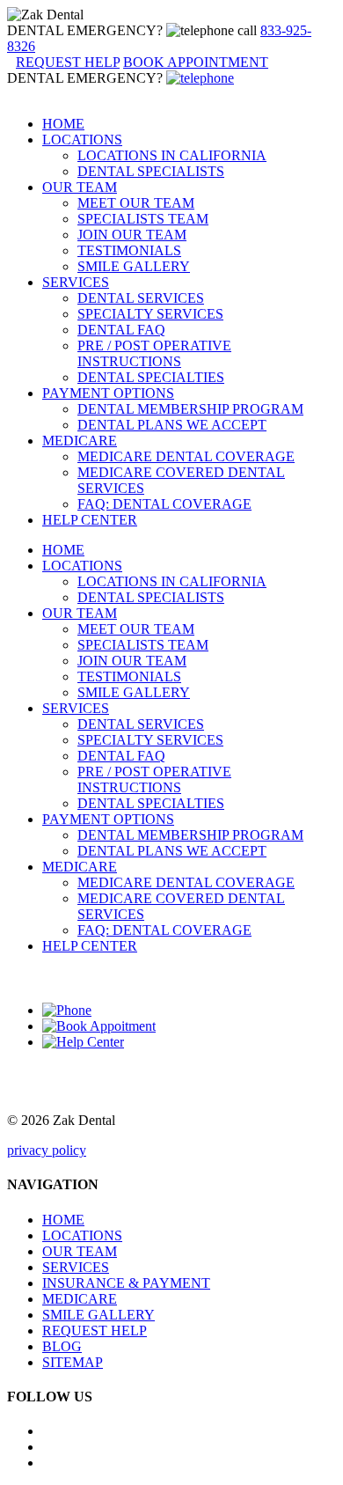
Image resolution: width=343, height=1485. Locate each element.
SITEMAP (72, 1362)
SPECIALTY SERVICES (150, 313)
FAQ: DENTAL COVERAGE (164, 503)
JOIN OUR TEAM (131, 234)
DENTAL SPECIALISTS (150, 171)
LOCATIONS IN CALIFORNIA (171, 155)
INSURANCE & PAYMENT (126, 1282)
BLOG (62, 1346)
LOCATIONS (82, 139)
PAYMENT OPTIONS (108, 393)
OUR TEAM (79, 187)
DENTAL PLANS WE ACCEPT (171, 424)
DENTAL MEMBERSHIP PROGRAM (190, 408)
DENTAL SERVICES (140, 297)
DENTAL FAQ (121, 329)
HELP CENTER (89, 519)
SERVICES (75, 282)
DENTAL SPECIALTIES (150, 377)
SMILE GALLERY (133, 266)
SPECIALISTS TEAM (142, 218)
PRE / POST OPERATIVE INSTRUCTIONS (154, 353)
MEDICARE (79, 440)
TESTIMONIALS (129, 250)
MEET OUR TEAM (135, 202)
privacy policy (46, 1150)
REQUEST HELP (94, 1330)
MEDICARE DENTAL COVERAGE (186, 456)
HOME (63, 123)
